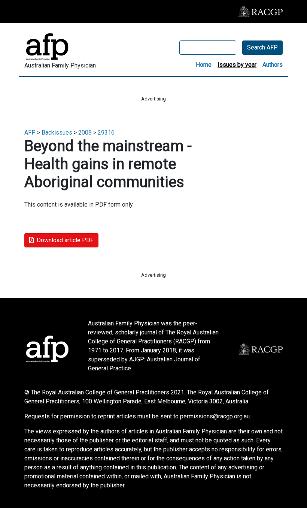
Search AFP (262, 47)
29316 (106, 132)
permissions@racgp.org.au (215, 416)
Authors (272, 64)
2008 (85, 132)
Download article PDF (65, 240)
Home (204, 64)
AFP (30, 132)
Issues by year (237, 64)
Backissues (57, 132)
